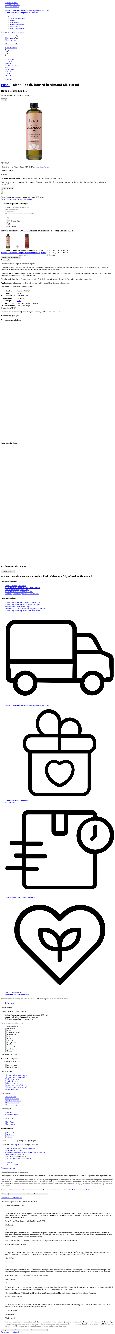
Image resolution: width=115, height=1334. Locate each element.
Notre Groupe (10, 1122)
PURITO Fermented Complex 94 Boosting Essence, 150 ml (23, 253)
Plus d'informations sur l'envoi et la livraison (16, 199)
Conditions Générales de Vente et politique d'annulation (25, 1152)
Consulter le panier (12, 7)
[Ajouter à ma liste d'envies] (2, 190)
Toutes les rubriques (17, 28)
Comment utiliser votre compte (16, 1075)
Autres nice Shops (11, 1164)
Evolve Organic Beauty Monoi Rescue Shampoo (22, 604)
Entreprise (9, 1162)
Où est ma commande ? (18, 18)
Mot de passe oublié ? (13, 1101)
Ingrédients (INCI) (9, 308)
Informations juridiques (11, 316)
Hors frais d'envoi (42, 167)
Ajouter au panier (7, 188)
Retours (12, 20)
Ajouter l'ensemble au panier (11, 258)
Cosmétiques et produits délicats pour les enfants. (22, 588)
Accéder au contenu (12, 5)
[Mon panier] (59, 54)
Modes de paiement (17, 24)
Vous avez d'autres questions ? (16, 1087)
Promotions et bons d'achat (14, 1085)
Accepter (5, 1194)
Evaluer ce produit (8, 571)
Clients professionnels (13, 1089)
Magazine (8, 1112)
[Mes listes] (7, 51)
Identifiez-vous (10, 40)
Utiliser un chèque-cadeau (14, 1105)
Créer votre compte (12, 1099)
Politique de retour (11, 1083)
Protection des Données (13, 1150)
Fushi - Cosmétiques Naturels (15, 586)
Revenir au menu (11, 3)
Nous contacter (15, 26)
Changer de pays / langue (27, 1141)
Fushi (5, 85)
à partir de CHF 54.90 (27, 11)
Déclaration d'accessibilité (14, 1154)
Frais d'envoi (14, 22)
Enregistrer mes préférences (11, 1330)
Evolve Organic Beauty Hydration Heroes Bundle (23, 611)
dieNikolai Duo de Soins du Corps (17, 606)
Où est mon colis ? (12, 1103)
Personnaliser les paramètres (37, 1194)
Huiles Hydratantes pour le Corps (17, 590)
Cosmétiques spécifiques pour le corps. (19, 592)
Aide (7, 16)
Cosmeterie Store (11, 1114)
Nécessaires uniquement (18, 1194)
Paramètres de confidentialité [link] (15, 1156)
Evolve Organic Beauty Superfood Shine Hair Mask (23, 602)
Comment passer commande (15, 1077)
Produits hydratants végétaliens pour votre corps (22, 594)
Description (7, 260)
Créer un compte (11, 48)
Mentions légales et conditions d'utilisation (20, 1148)
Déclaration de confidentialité (81, 1190)
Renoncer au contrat (8, 1168)
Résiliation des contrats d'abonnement (18, 1158)
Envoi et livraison (11, 1081)
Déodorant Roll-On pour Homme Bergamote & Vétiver (25, 608)
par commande (22, 13)
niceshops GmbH (17, 1145)
